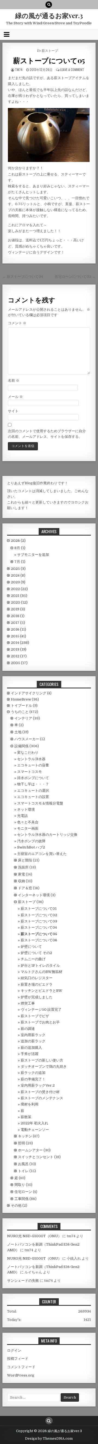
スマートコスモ (29, 772)
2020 (19, 602)
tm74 (19, 69)
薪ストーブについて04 (39, 927)
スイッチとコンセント (35, 1157)
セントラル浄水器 (31, 759)
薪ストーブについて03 (39, 921)
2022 (19, 589)
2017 (18, 623)
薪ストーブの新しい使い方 (42, 1060)
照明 (21, 1143)
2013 (18, 649)
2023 (18, 582)
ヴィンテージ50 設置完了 (41, 1009)
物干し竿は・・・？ (33, 784)
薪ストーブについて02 (39, 915)
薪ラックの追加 (33, 1073)
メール (15, 397)
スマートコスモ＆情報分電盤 (40, 803)
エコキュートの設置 (33, 797)
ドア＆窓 (25, 888)
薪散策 (26, 1117)
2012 (19, 656)
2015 (18, 636)
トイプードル (21, 706)
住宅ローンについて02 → (75, 277)
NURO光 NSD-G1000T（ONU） (34, 1236)
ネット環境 (26, 809)
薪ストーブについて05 (49, 60)
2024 (18, 575)
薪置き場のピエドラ (37, 984)
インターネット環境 (34, 895)
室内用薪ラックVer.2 (38, 1085)
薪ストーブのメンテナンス (42, 1098)
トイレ (23, 1171)
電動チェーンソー (35, 1130)
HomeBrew (21, 699)
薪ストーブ (50, 50)
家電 (21, 874)
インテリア (23, 718)
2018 (17, 616)
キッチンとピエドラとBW (41, 991)
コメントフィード (21, 1367)
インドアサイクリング (28, 693)
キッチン (25, 1136)
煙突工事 (28, 1003)
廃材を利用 (29, 1104)
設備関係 (21, 746)
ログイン (14, 1350)
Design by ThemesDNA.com (49, 1438)
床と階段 (25, 860)
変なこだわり (27, 752)
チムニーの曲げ (33, 959)
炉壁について (31, 947)
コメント (17, 323)
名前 (13, 380)
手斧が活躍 (29, 1054)
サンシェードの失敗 (23, 1281)
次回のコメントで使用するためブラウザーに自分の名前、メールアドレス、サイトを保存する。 (47, 434)
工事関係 (21, 1199)
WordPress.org (20, 1375)
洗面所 (23, 867)
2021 (19, 596)
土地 (18, 732)
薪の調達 (28, 1029)
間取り (19, 1185)
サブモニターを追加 (33, 555)
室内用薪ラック (33, 1035)
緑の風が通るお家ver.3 (49, 15)
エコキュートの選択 (33, 791)
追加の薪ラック (33, 1041)
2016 (18, 629)
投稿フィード (17, 1359)
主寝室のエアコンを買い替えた (42, 854)
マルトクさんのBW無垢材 (41, 972)
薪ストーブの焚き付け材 (40, 1092)
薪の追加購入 (31, 1048)
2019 (18, 609)
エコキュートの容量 (33, 765)
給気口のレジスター (37, 978)
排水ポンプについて (33, 778)
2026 (18, 541)
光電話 (22, 816)
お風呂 (23, 1164)
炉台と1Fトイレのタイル (40, 965)
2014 (20, 643)
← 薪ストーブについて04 (22, 277)
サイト (13, 411)
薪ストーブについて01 (39, 909)
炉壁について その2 (36, 953)
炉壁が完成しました (37, 997)
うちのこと (20, 712)
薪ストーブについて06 (39, 940)
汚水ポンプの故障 (31, 841)
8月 (19, 548)
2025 (18, 569)
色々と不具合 (27, 822)
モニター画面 (27, 828)
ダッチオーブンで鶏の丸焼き (44, 1066)
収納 (21, 881)
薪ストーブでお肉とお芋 (40, 1022)
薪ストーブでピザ (35, 1016)
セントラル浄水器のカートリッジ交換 (47, 835)
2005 (19, 663)
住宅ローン (23, 1192)
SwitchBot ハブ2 (31, 847)
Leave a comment (72, 69)
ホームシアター (30, 1150)
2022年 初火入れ (34, 1123)
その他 (16, 1205)
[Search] (48, 4)
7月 (19, 562)
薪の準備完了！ (33, 1079)
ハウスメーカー (26, 739)
